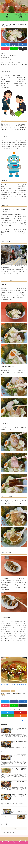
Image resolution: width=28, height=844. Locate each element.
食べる (13, 691)
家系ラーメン (9, 693)
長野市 (23, 693)
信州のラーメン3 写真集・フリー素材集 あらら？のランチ (14, 685)
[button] (25, 401)
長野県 (8, 691)
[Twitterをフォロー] (7, 712)
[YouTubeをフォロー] (20, 712)
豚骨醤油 (15, 693)
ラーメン (3, 691)
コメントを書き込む (14, 828)
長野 (20, 693)
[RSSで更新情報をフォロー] (20, 715)
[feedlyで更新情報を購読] (7, 715)
